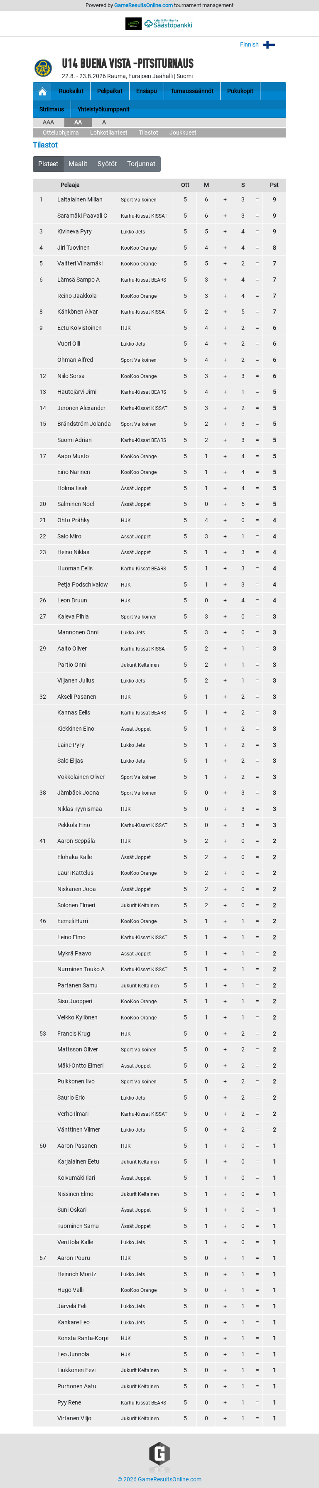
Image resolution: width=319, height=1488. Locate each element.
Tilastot (148, 132)
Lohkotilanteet (109, 132)
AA (78, 122)
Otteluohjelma (61, 132)
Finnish (250, 44)
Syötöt (107, 164)
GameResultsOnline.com (143, 5)
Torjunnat (141, 164)
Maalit (78, 164)
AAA (48, 122)
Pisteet (48, 164)
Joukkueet (182, 132)
